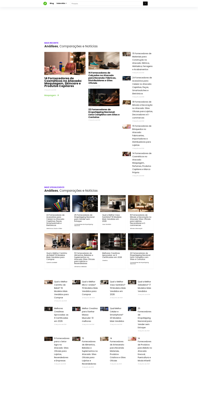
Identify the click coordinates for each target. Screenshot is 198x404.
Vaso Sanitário (106, 224)
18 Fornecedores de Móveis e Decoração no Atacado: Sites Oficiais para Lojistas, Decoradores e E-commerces (140, 220)
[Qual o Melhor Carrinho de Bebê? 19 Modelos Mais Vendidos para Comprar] (57, 235)
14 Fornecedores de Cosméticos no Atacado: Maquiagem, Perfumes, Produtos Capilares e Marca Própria (141, 163)
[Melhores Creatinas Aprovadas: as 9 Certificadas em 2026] (113, 235)
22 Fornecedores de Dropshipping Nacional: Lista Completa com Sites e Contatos (104, 113)
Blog (52, 3)
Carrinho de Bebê (51, 262)
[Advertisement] (99, 22)
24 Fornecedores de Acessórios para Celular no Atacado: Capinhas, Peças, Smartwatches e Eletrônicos (55, 220)
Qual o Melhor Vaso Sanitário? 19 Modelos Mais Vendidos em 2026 (111, 218)
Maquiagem (50, 95)
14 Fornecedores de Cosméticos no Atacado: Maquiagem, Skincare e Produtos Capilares (63, 82)
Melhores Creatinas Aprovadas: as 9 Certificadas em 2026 (112, 255)
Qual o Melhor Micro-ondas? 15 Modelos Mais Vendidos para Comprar (90, 288)
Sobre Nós (61, 3)
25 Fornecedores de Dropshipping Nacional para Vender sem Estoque (84, 218)
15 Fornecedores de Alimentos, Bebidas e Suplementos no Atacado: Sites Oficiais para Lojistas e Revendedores (84, 258)
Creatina (104, 260)
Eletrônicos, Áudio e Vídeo (54, 228)
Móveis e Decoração (136, 228)
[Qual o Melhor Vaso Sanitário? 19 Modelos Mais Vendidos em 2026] (113, 196)
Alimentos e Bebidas (80, 266)
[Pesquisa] (145, 3)
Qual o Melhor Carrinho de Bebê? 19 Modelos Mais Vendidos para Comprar (56, 256)
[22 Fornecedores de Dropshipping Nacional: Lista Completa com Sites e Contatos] (141, 235)
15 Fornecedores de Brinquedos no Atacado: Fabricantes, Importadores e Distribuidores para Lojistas (141, 136)
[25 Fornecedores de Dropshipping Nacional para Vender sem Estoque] (85, 196)
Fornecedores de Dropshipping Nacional (83, 224)
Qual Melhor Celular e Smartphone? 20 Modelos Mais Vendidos (117, 315)
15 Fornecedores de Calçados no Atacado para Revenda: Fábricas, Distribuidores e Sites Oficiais (102, 78)
